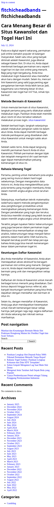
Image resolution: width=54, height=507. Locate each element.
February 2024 (13, 433)
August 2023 (13, 448)
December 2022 (14, 469)
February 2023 (13, 464)
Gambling (11, 503)
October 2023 (13, 443)
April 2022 (12, 490)
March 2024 (12, 430)
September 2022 (14, 477)
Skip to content (8, 2)
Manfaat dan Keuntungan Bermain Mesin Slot (22, 330)
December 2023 (14, 438)
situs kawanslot (37, 120)
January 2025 (13, 404)
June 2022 (11, 485)
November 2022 (14, 472)
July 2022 (11, 482)
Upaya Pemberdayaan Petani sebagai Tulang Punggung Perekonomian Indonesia (27, 376)
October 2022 (13, 474)
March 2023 (12, 461)
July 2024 (11, 420)
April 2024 (12, 427)
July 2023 (11, 451)
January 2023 (13, 467)
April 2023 (12, 459)
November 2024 (14, 409)
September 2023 (14, 446)
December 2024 (14, 407)
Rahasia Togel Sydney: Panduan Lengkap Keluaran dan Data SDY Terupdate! (26, 361)
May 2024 (11, 425)
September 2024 (14, 414)
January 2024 (13, 435)
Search (4, 338)
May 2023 (11, 456)
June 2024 (11, 422)
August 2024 (13, 417)
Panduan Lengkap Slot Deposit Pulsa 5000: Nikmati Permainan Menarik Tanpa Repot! (27, 355)
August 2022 (13, 480)
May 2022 (11, 487)
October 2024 (13, 412)
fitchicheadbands (21, 10)
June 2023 (11, 454)
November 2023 (14, 441)
